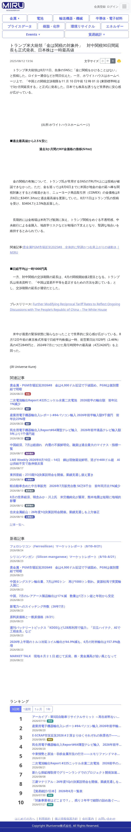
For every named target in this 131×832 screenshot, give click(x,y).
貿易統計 (95, 34)
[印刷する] (119, 61)
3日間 (15, 709)
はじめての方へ (25, 819)
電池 (40, 18)
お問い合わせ (107, 819)
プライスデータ (20, 26)
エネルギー (114, 26)
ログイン (112, 6)
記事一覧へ (17, 524)
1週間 (27, 709)
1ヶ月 (38, 709)
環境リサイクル (83, 26)
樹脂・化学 (51, 26)
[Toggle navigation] (124, 6)
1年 (48, 709)
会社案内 (88, 819)
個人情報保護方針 (66, 819)
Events (31, 34)
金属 (13, 18)
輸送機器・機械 (71, 18)
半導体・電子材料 (109, 18)
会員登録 (100, 6)
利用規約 (44, 819)
